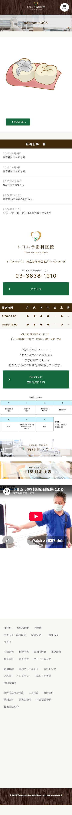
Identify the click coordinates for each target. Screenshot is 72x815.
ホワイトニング (42, 658)
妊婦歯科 (49, 692)
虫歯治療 (9, 651)
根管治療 (24, 651)
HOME (7, 627)
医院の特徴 (23, 627)
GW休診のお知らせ (13, 183)
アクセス (36, 289)
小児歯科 (56, 651)
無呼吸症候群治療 (14, 692)
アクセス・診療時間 (15, 634)
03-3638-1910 (36, 273)
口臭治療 (34, 692)
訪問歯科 (9, 699)
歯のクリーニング (29, 668)
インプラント (23, 675)
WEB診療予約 (44, 699)
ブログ (7, 641)
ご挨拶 (37, 627)
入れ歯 (7, 675)
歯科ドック (50, 668)
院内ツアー (37, 634)
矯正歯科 (9, 658)
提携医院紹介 (11, 706)
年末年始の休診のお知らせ (18, 197)
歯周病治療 (40, 651)
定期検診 (9, 668)
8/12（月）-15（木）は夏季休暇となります (27, 211)
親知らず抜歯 (43, 675)
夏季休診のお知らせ (14, 155)
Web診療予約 (36, 379)
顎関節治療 (10, 682)
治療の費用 (25, 699)
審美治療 (24, 658)
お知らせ (53, 634)
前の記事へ (20, 121)
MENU (64, 9)
